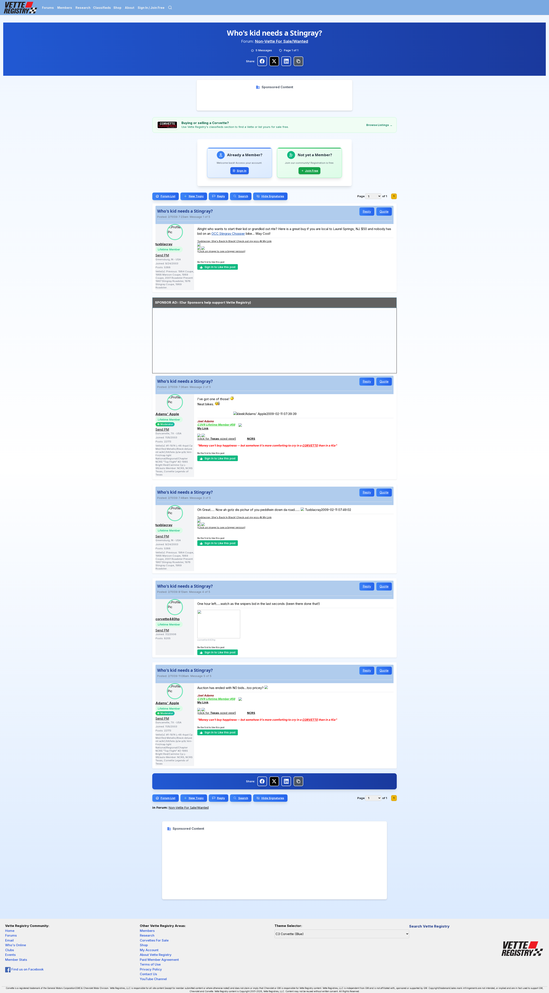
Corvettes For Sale (154, 940)
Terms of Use (150, 964)
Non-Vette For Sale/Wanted (281, 41)
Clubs (9, 950)
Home (9, 931)
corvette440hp (167, 619)
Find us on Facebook (27, 969)
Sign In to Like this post (220, 267)
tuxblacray (163, 244)
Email (9, 940)
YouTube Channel (153, 979)
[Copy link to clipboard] (298, 61)
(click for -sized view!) (216, 438)
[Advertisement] (275, 99)
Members (64, 7)
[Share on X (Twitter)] (274, 61)
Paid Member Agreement (159, 960)
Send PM (162, 255)
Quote (384, 211)
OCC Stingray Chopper (228, 234)
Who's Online (15, 945)
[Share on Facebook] (262, 61)
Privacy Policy (151, 969)
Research (82, 7)
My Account (149, 950)
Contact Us (148, 974)
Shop (117, 7)
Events (10, 955)
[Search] (170, 7)
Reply (367, 211)
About (129, 7)
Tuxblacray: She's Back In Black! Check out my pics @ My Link (234, 241)
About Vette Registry (156, 955)
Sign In (241, 170)
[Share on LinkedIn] (286, 61)
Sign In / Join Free (151, 7)
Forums (48, 7)
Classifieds (102, 7)
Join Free (311, 170)
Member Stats (16, 960)
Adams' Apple (167, 414)
